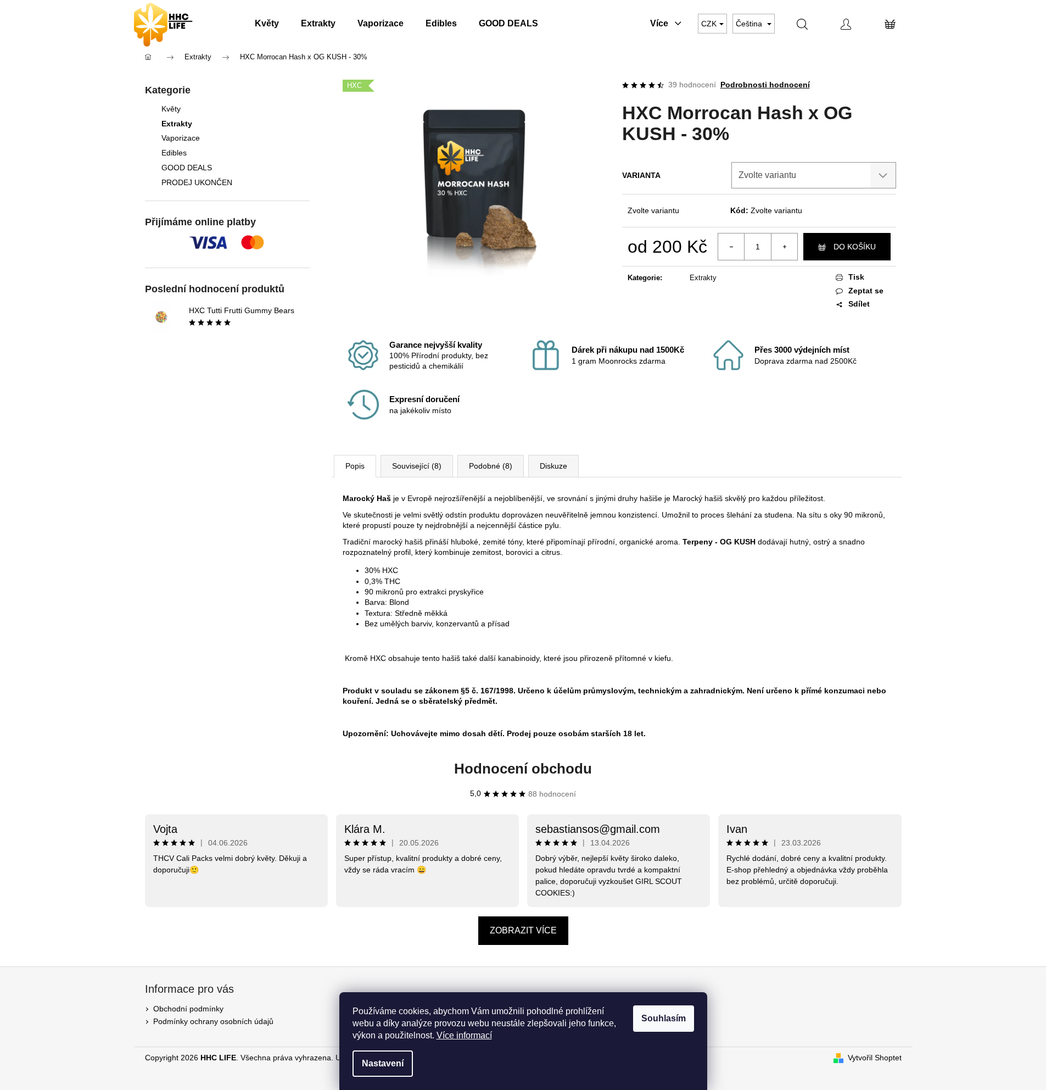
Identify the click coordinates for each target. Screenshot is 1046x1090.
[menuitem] (267, 24)
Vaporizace (180, 138)
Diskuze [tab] (553, 465)
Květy (171, 108)
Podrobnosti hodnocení (765, 84)
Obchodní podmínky (188, 1008)
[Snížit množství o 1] (731, 246)
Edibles (174, 152)
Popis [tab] (355, 465)
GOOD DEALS (186, 167)
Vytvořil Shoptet (875, 1057)
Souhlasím (663, 1018)
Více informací (464, 1035)
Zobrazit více (523, 930)
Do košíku (855, 246)
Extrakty (176, 123)
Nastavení (383, 1063)
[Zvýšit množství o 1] (784, 246)
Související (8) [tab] (416, 465)
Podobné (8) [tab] (490, 465)
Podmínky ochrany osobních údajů (213, 1021)
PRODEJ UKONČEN (196, 182)
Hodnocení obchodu (523, 768)
